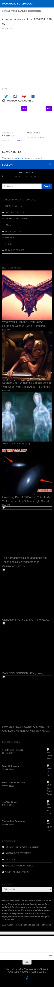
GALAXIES (10, 859)
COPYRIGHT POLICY (14, 212)
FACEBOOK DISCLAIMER (16, 219)
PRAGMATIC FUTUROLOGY (18, 3)
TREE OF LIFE (33, 133)
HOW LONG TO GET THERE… (19, 853)
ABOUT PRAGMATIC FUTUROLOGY (21, 200)
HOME (8, 225)
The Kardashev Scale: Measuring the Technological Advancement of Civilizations (24, 561)
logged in (19, 158)
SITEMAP (9, 238)
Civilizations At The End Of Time (21, 619)
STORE (8, 244)
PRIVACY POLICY (13, 231)
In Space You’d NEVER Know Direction (22, 847)
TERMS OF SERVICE (14, 250)
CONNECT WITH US (14, 206)
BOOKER (8, 29)
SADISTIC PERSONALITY (18, 673)
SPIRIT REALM (11, 443)
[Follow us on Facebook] (50, 165)
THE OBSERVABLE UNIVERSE (19, 866)
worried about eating (40, 910)
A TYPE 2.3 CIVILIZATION (16, 872)
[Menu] (50, 3)
